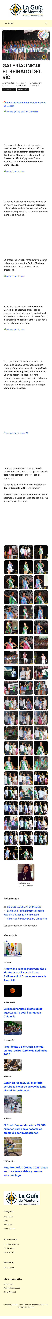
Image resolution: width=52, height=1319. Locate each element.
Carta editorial (10, 1292)
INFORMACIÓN (23, 89)
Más (6, 941)
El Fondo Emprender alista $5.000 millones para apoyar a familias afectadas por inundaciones (25, 1129)
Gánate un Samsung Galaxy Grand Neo (27, 918)
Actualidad (8, 1216)
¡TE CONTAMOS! (9, 89)
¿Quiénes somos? (11, 1244)
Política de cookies (12, 1288)
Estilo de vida (9, 1228)
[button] (46, 23)
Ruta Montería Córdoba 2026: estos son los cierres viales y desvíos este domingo (26, 1171)
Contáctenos (9, 1248)
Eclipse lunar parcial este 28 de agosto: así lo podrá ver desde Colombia (23, 1012)
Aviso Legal (8, 1284)
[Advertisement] (26, 238)
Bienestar (8, 1224)
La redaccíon (9, 1252)
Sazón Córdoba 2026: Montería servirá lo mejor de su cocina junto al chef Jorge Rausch (25, 1086)
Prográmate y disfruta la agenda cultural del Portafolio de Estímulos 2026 (25, 1050)
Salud (6, 1220)
